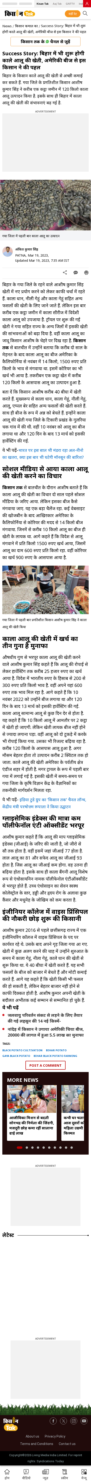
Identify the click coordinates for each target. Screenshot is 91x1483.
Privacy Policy (55, 1436)
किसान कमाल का (26, 26)
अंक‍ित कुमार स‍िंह (26, 249)
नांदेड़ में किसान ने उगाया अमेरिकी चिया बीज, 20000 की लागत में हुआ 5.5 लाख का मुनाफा (46, 1032)
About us (32, 1436)
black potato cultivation (22, 1050)
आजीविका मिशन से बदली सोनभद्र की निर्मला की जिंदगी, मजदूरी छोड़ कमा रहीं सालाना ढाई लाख (31, 1125)
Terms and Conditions (36, 1444)
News (7, 26)
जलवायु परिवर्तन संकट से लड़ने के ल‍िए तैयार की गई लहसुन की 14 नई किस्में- (45, 1018)
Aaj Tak (57, 3)
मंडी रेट (73, 14)
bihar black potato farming (55, 1056)
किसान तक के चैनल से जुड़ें (45, 41)
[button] (84, 1475)
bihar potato (56, 1050)
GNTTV (70, 3)
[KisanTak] (20, 13)
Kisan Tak (43, 3)
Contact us (67, 1444)
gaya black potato (16, 1056)
